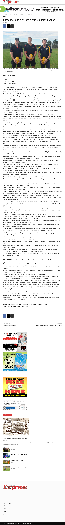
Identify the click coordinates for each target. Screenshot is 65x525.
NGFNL (46, 304)
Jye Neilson (33, 304)
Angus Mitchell (11, 304)
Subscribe (5, 502)
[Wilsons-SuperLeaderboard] (32, 9)
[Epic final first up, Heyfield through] (6, 468)
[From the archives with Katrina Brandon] (32, 427)
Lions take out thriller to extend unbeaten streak (49, 325)
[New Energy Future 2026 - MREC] (15, 371)
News (4, 513)
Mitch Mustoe (40, 304)
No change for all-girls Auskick (17, 447)
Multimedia (6, 519)
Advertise (5, 505)
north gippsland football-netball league (12, 306)
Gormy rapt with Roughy (9, 325)
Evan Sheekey (18, 304)
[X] (8, 26)
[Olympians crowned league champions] (6, 455)
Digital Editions (7, 503)
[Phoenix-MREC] (15, 351)
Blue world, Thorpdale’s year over (18, 460)
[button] (18, 2)
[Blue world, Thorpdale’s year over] (6, 462)
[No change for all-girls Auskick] (6, 449)
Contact (5, 507)
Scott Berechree (25, 306)
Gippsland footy (26, 304)
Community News (8, 518)
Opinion (5, 516)
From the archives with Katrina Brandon (15, 438)
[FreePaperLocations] (15, 396)
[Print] (12, 26)
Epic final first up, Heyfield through (18, 467)
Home (4, 14)
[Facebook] (4, 26)
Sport (8, 14)
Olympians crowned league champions (19, 454)
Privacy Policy (6, 508)
